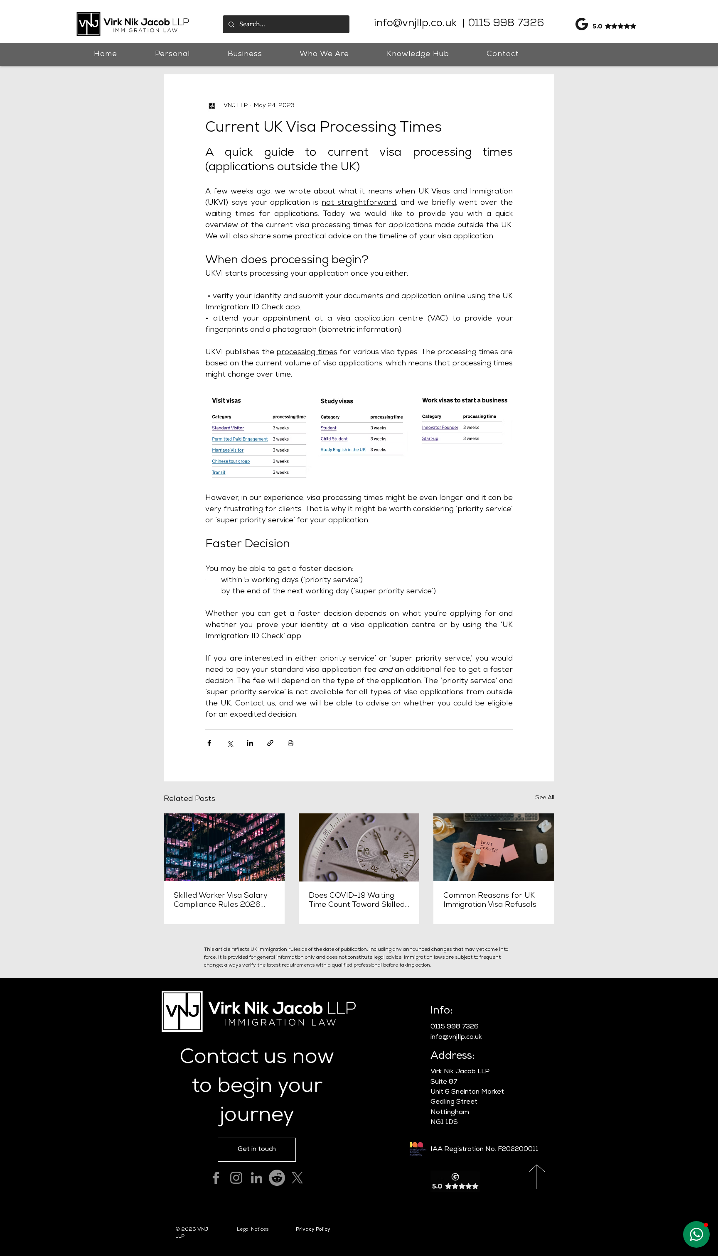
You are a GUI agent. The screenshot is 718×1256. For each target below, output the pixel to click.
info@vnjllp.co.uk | (419, 24)
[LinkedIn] (256, 1178)
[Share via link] (270, 743)
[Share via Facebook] (209, 743)
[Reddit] (277, 1178)
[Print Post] (291, 743)
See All (544, 798)
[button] (172, 54)
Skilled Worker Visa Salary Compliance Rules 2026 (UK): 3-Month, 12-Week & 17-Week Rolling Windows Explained (221, 901)
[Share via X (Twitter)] (230, 743)
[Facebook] (216, 1178)
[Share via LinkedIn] (250, 743)
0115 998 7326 (504, 24)
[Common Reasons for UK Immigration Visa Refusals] (493, 847)
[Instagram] (236, 1178)
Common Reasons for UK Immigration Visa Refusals (489, 900)
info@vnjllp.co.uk (456, 1037)
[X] (297, 1178)
